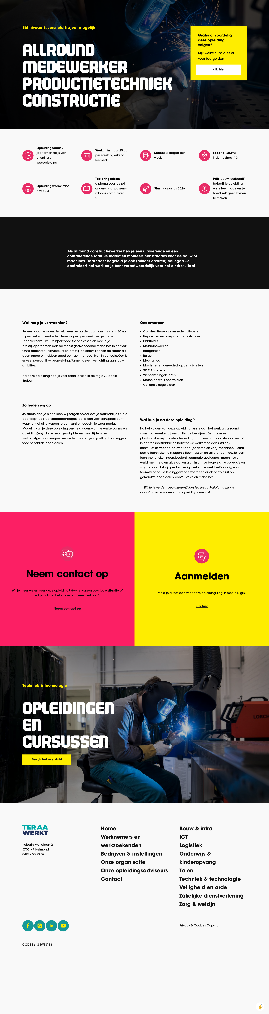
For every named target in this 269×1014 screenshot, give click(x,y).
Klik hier (218, 106)
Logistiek (190, 882)
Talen (186, 908)
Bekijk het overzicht (47, 796)
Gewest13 (44, 981)
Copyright (214, 962)
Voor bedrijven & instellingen (199, 7)
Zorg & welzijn (197, 941)
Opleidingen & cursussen (148, 7)
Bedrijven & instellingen (131, 891)
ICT (183, 874)
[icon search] (256, 6)
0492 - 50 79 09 (33, 891)
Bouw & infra (195, 866)
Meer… (237, 7)
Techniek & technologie (210, 916)
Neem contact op (67, 645)
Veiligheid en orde (203, 924)
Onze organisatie (123, 899)
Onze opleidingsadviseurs (134, 908)
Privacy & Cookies (192, 962)
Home (108, 866)
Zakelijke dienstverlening (211, 933)
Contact (111, 916)
